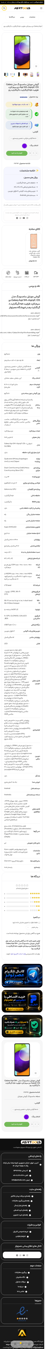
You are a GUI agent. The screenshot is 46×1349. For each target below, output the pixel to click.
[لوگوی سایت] (22, 8)
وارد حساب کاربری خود (18, 954)
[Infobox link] (36, 274)
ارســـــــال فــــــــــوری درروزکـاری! (20, 104)
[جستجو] (4, 8)
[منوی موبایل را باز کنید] (41, 8)
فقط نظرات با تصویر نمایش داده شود (25, 922)
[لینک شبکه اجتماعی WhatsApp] (20, 218)
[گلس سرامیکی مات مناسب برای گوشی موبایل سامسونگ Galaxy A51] (34, 241)
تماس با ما (20, 1291)
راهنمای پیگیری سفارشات (20, 1201)
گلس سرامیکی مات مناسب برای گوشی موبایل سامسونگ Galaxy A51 (34, 254)
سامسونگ (31, 1096)
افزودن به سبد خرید (16, 153)
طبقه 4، (20, 1166)
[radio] (24, 146)
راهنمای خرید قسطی (21, 1210)
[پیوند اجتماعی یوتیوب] (24, 218)
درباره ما (20, 1286)
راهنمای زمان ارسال (20, 1205)
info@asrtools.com (18, 1180)
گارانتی (35, 132)
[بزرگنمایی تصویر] (36, 66)
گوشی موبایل (22, 1096)
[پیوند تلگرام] (17, 218)
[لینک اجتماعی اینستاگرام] (27, 218)
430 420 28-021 (18, 1175)
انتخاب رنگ (34, 145)
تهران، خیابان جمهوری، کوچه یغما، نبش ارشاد (18, 1163)
